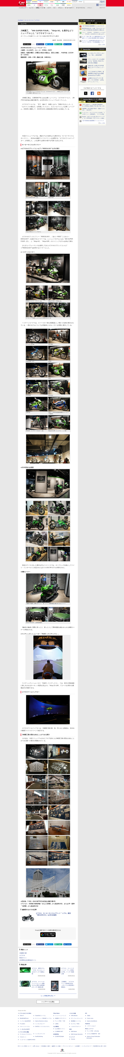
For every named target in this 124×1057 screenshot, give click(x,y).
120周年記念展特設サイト (27, 960)
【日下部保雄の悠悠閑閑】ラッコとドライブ (93, 26)
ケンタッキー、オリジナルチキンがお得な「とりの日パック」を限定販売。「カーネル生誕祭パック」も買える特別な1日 (93, 114)
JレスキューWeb (75, 1023)
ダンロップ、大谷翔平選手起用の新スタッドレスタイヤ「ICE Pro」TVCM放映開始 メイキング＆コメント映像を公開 (93, 42)
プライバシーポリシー (67, 1046)
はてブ (50, 44)
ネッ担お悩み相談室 (25, 1029)
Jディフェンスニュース (77, 1018)
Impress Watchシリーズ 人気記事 (93, 99)
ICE (86, 1013)
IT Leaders (22, 1023)
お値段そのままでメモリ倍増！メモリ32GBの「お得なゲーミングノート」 (96, 79)
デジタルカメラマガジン (26, 1034)
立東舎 (56, 1023)
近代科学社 (56, 1034)
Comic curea (90, 1018)
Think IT (22, 1015)
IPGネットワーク (89, 1028)
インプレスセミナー (40, 1023)
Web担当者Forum (24, 1018)
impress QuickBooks (92, 1021)
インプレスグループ (86, 1046)
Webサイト (23, 958)
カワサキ (22, 955)
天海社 (88, 1015)
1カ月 (102, 23)
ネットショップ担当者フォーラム (43, 1018)
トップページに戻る (47, 1002)
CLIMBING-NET (59, 1031)
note (60, 44)
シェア (41, 44)
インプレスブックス (40, 1033)
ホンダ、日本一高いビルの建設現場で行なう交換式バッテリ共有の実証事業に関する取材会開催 (93, 38)
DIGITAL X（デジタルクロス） (42, 1026)
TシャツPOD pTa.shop (93, 1031)
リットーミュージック (60, 1015)
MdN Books (74, 1031)
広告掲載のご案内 (45, 1046)
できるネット (23, 1037)
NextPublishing (39, 1036)
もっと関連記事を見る (47, 995)
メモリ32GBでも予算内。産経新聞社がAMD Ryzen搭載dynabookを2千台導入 (96, 73)
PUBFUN (87, 1023)
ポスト (28, 44)
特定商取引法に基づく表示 (99, 1046)
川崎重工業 (23, 953)
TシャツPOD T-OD (60, 1021)
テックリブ (72, 1037)
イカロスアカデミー (76, 1026)
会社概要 (77, 1046)
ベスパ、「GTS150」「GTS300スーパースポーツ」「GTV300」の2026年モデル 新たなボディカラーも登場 (93, 34)
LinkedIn (69, 44)
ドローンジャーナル (25, 1026)
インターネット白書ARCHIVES (27, 1039)
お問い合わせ (36, 1046)
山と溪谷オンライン (60, 1028)
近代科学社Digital (59, 1036)
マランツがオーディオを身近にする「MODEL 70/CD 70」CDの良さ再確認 (96, 61)
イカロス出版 (72, 1013)
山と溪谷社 (56, 1026)
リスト (33, 44)
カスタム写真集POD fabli (93, 1033)
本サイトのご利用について (24, 1046)
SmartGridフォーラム (40, 1015)
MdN (70, 1029)
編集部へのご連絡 (56, 1046)
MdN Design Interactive (77, 1034)
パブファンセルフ (91, 1026)
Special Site (86, 49)
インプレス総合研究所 (25, 1021)
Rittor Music (56, 1013)
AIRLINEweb (74, 1015)
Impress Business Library (41, 1021)
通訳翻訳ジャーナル (76, 1021)
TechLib (73, 1039)
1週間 (95, 23)
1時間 (82, 23)
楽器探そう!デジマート (60, 1018)
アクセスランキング (89, 20)
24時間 (89, 23)
